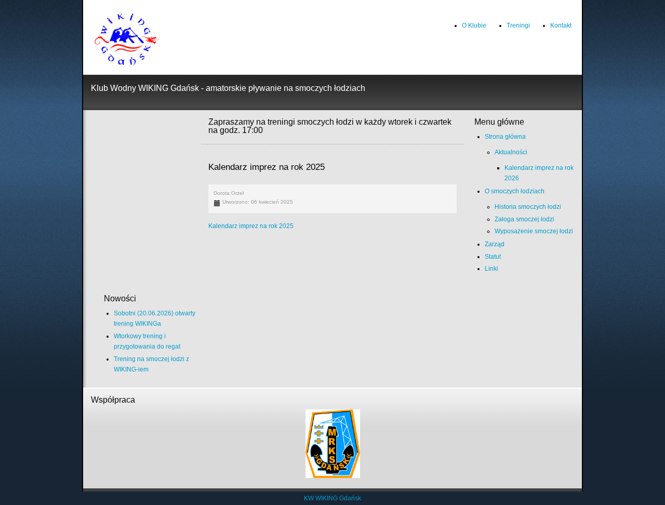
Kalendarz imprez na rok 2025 (251, 226)
